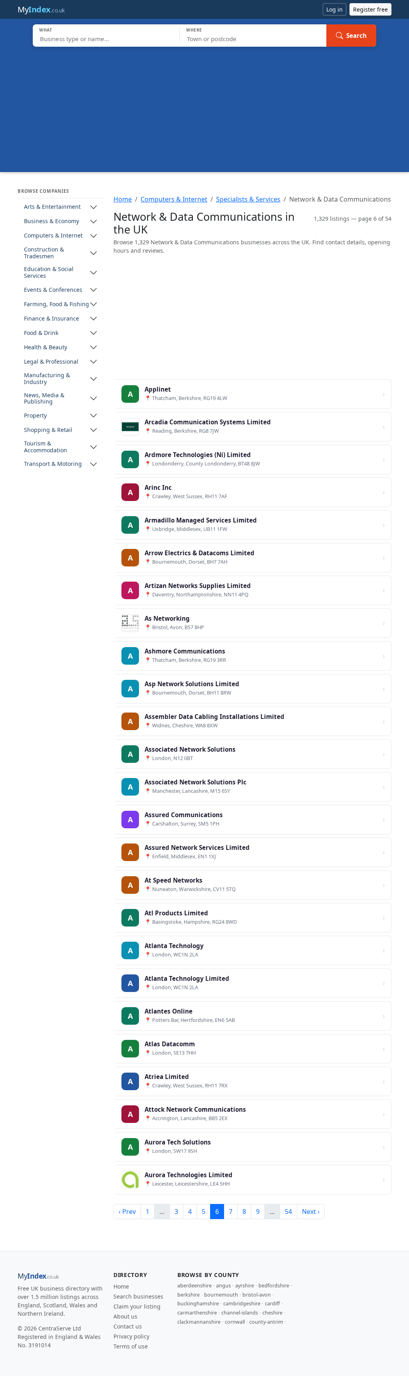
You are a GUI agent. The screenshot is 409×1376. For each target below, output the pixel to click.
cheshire (272, 1312)
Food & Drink (41, 333)
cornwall (235, 1322)
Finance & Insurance (51, 318)
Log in (334, 9)
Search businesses (138, 1296)
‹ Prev (127, 1211)
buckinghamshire (198, 1303)
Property (35, 415)
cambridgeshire (241, 1303)
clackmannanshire (198, 1322)
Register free (370, 9)
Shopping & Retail (48, 430)
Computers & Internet (53, 235)
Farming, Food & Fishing (56, 304)
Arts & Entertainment (52, 207)
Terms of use (130, 1346)
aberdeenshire (194, 1285)
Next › (311, 1211)
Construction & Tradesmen (44, 253)
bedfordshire (273, 1285)
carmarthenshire (197, 1312)
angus (223, 1285)
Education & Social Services (48, 272)
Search (356, 36)
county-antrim (266, 1322)
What (45, 30)
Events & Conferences (53, 290)
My (41, 9)
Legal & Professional (51, 361)
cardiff (272, 1303)
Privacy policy (131, 1336)
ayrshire (244, 1285)
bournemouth (221, 1294)
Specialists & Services (248, 199)
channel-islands (239, 1312)
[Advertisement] (204, 106)
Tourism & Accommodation (45, 447)
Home (122, 199)
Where (194, 30)
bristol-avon (256, 1294)
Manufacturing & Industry (47, 379)
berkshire (188, 1294)
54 (288, 1211)
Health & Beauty (45, 347)
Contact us (127, 1326)
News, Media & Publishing (44, 399)
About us (125, 1316)
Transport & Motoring (53, 464)
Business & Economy (51, 221)
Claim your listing (137, 1306)
